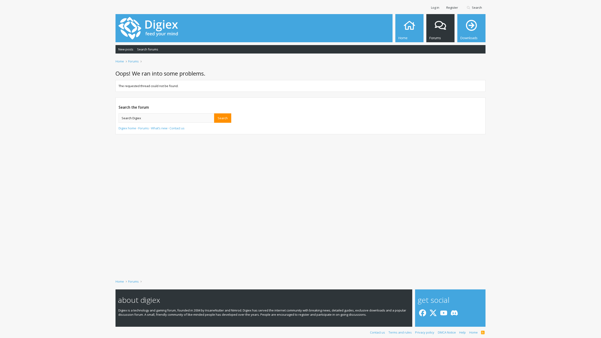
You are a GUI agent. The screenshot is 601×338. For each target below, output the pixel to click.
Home (473, 332)
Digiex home (127, 128)
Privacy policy (424, 332)
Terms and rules (400, 332)
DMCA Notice (447, 332)
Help (462, 332)
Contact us (177, 128)
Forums (143, 128)
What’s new (159, 128)
